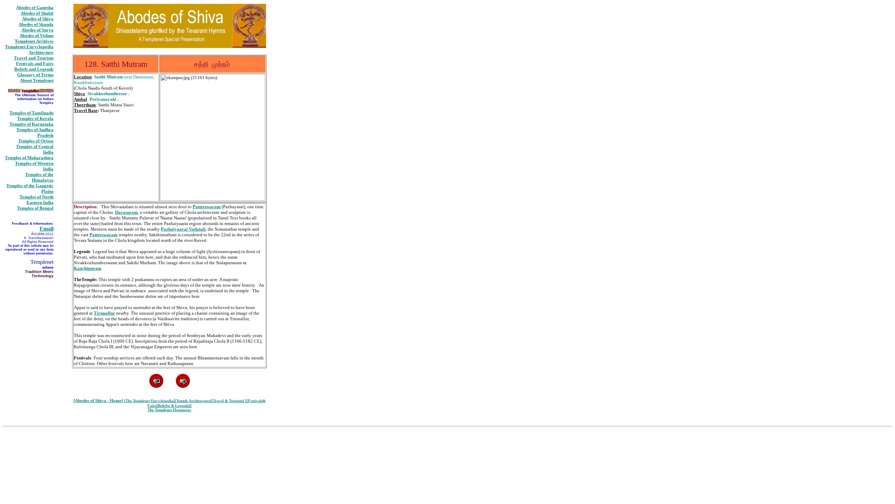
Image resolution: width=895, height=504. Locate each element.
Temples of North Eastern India (36, 199)
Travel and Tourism (33, 58)
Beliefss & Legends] (174, 406)
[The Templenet (137, 401)
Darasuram (126, 212)
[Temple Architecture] (193, 401)
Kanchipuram (87, 268)
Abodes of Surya (37, 30)
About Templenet (36, 80)
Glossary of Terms (35, 74)
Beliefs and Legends (33, 69)
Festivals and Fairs (34, 63)
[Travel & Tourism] (228, 401)
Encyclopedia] (163, 401)
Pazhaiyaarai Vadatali (183, 229)
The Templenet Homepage (169, 410)
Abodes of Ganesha (34, 7)
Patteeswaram (207, 206)
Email (46, 229)
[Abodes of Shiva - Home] (98, 400)
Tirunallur (104, 313)
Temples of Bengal (35, 208)
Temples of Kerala (35, 118)
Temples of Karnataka (31, 124)
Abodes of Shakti (37, 13)
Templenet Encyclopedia (29, 46)
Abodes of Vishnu (36, 35)
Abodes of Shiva (37, 18)
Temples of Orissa (35, 141)
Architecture (41, 52)
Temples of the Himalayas (39, 177)
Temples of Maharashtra (29, 157)
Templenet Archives (34, 41)
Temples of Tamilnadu (31, 112)
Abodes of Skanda (36, 24)
